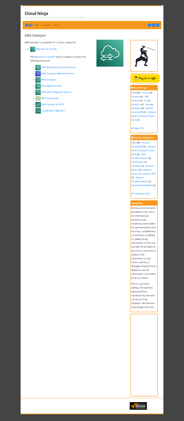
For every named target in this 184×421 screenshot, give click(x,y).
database (136, 108)
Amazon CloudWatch (141, 185)
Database (136, 165)
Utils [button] (56, 25)
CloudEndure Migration (53, 110)
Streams (135, 96)
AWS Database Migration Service (57, 73)
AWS (133, 92)
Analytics (135, 104)
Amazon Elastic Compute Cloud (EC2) (143, 116)
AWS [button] (36, 25)
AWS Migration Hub (51, 85)
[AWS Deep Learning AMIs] (149, 25)
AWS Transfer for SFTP (52, 104)
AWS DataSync (48, 79)
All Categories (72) (140, 193)
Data (147, 104)
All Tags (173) (137, 128)
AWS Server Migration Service (56, 92)
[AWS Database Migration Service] (157, 25)
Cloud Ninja (36, 13)
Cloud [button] (46, 25)
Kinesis (145, 92)
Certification (137, 162)
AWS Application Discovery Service (58, 67)
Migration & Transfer (46, 48)
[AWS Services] (153, 25)
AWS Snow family (50, 98)
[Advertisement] (144, 355)
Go (145, 100)
